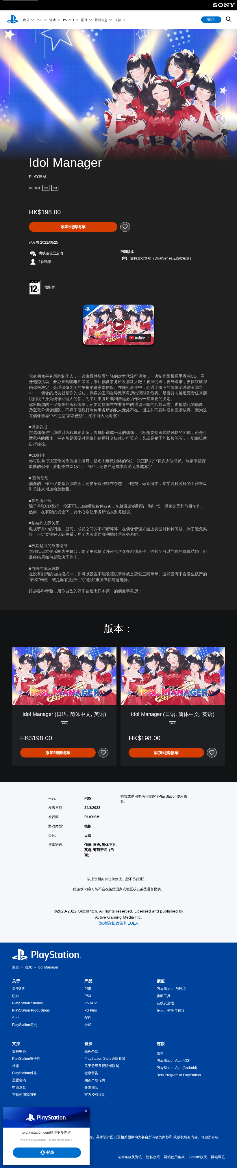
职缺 (15, 996)
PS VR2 (90, 1003)
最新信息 (101, 20)
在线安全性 (165, 1003)
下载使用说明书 (24, 1095)
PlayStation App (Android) (177, 1068)
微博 (160, 1053)
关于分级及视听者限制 (101, 1066)
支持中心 (19, 1051)
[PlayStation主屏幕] (12, 19)
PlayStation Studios (27, 1003)
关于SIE (18, 989)
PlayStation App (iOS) (173, 1061)
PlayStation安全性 (26, 1059)
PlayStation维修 (24, 1073)
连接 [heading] (161, 1043)
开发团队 (91, 1087)
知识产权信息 (94, 1080)
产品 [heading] (88, 981)
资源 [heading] (88, 1043)
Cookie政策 (198, 1157)
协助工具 (164, 996)
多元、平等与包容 (170, 1010)
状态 (15, 1066)
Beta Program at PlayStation (179, 1075)
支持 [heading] (16, 1043)
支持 (118, 20)
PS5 (39, 20)
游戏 (52, 20)
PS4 (87, 996)
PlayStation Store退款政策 (104, 1059)
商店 (26, 20)
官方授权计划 (94, 1095)
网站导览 (218, 1157)
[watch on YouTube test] (139, 338)
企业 (15, 1018)
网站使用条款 (174, 1157)
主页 (15, 967)
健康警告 (91, 1073)
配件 (84, 20)
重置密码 (19, 1080)
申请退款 (19, 1087)
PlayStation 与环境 (171, 989)
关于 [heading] (16, 981)
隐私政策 (153, 1157)
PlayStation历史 (24, 1025)
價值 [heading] (161, 981)
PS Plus (68, 20)
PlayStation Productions (31, 1010)
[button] (118, 324)
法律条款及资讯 (130, 1157)
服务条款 (91, 1051)
